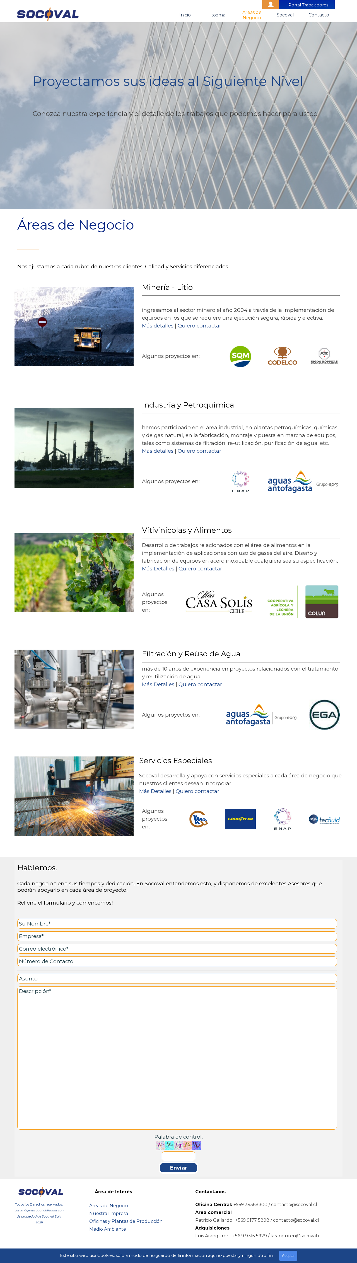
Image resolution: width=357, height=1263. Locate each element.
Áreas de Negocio (108, 1205)
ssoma (218, 15)
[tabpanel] (178, 115)
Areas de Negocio (252, 15)
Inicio (185, 15)
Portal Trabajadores (308, 5)
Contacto (318, 15)
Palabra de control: (179, 1137)
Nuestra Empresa (108, 1213)
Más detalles (157, 325)
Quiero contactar (199, 325)
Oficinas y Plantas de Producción (126, 1221)
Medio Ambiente (107, 1229)
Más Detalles (158, 568)
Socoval (285, 15)
